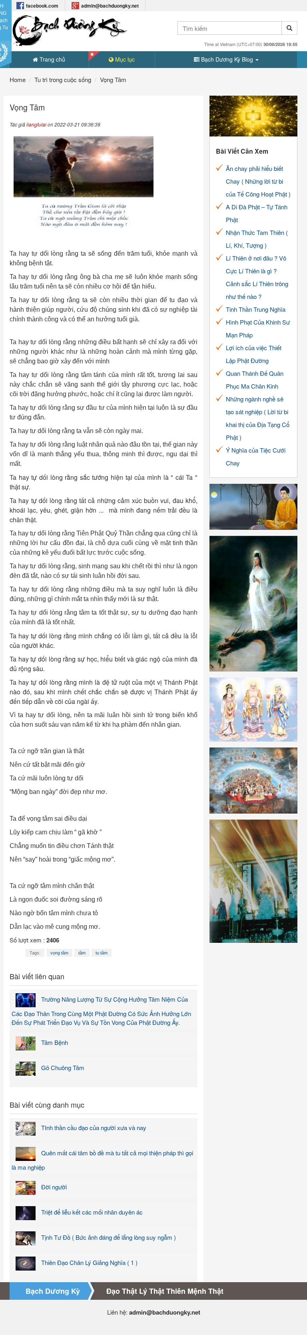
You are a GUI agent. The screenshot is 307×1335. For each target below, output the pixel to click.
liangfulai (36, 124)
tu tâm (102, 952)
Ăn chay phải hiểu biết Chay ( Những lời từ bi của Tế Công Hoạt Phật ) (258, 181)
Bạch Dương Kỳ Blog (227, 59)
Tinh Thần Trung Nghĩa (255, 309)
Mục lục (124, 59)
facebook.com (42, 5)
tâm (82, 952)
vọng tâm (59, 952)
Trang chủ (51, 59)
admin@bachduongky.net (110, 5)
